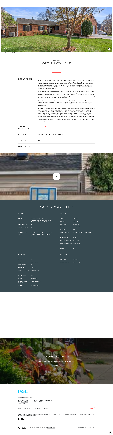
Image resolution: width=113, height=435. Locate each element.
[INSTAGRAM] (93, 408)
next (9, 48)
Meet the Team (27, 408)
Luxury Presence (51, 427)
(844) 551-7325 (24, 401)
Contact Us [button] (56, 365)
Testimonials (37, 408)
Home (19, 408)
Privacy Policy (91, 427)
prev (5, 48)
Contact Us (46, 408)
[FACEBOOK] (90, 408)
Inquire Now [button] (56, 71)
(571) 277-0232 (24, 400)
